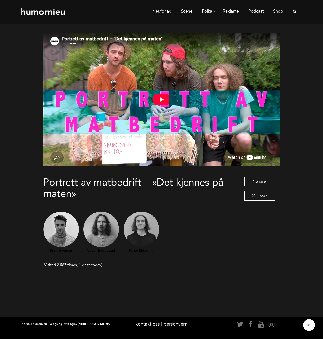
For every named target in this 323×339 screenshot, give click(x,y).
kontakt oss (147, 324)
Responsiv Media (96, 324)
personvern (176, 324)
